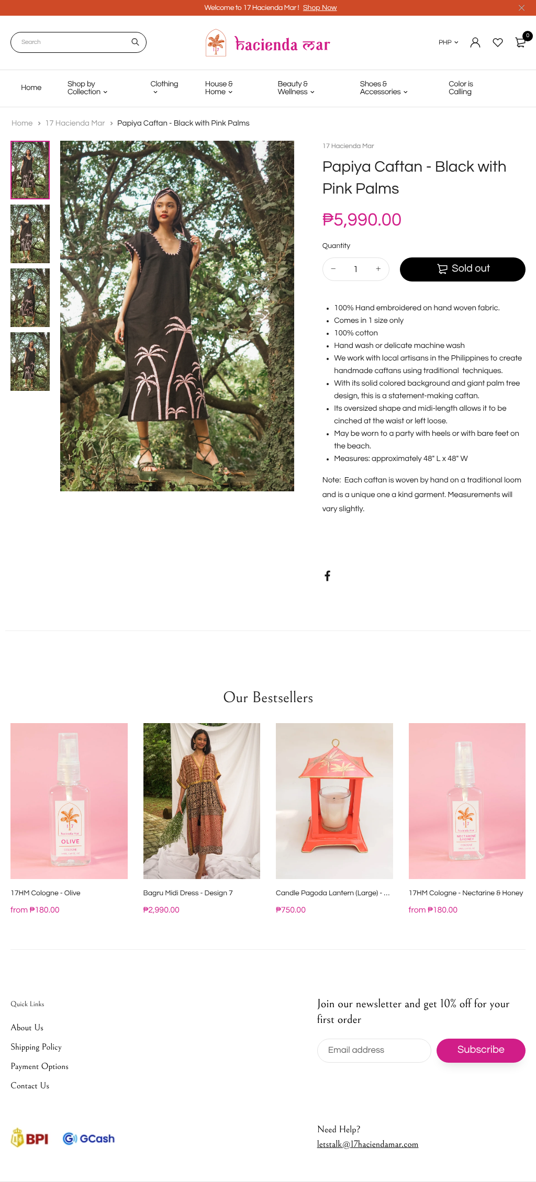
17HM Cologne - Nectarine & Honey (466, 893)
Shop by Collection (84, 88)
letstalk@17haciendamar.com (368, 1144)
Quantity (336, 246)
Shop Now (320, 8)
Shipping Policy (36, 1047)
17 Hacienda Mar (76, 124)
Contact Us (29, 1085)
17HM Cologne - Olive (45, 893)
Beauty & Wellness (292, 88)
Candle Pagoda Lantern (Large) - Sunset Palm (350, 893)
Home (31, 88)
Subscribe (481, 1050)
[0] (520, 42)
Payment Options (39, 1066)
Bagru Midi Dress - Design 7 (188, 893)
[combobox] (78, 42)
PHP (445, 42)
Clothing (164, 84)
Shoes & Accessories (380, 88)
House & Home (218, 88)
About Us (26, 1027)
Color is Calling (461, 88)
